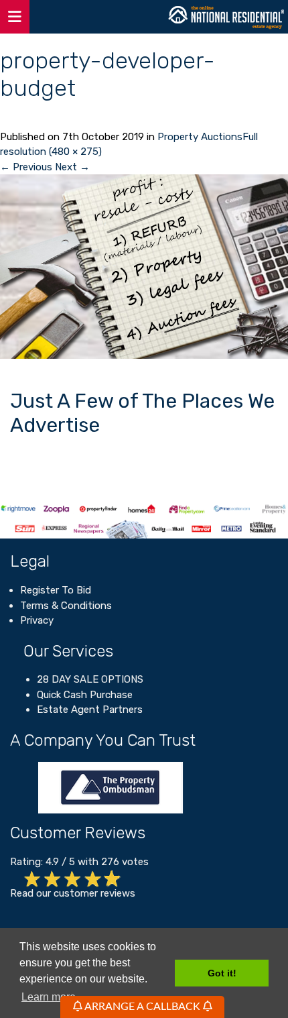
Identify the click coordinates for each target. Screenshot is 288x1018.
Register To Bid (55, 590)
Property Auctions (199, 137)
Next (72, 167)
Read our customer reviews (72, 893)
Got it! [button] (222, 973)
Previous (26, 167)
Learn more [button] (48, 997)
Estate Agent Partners (90, 709)
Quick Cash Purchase (85, 695)
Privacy (37, 620)
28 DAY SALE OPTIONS (90, 679)
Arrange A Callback (142, 1006)
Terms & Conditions (66, 606)
